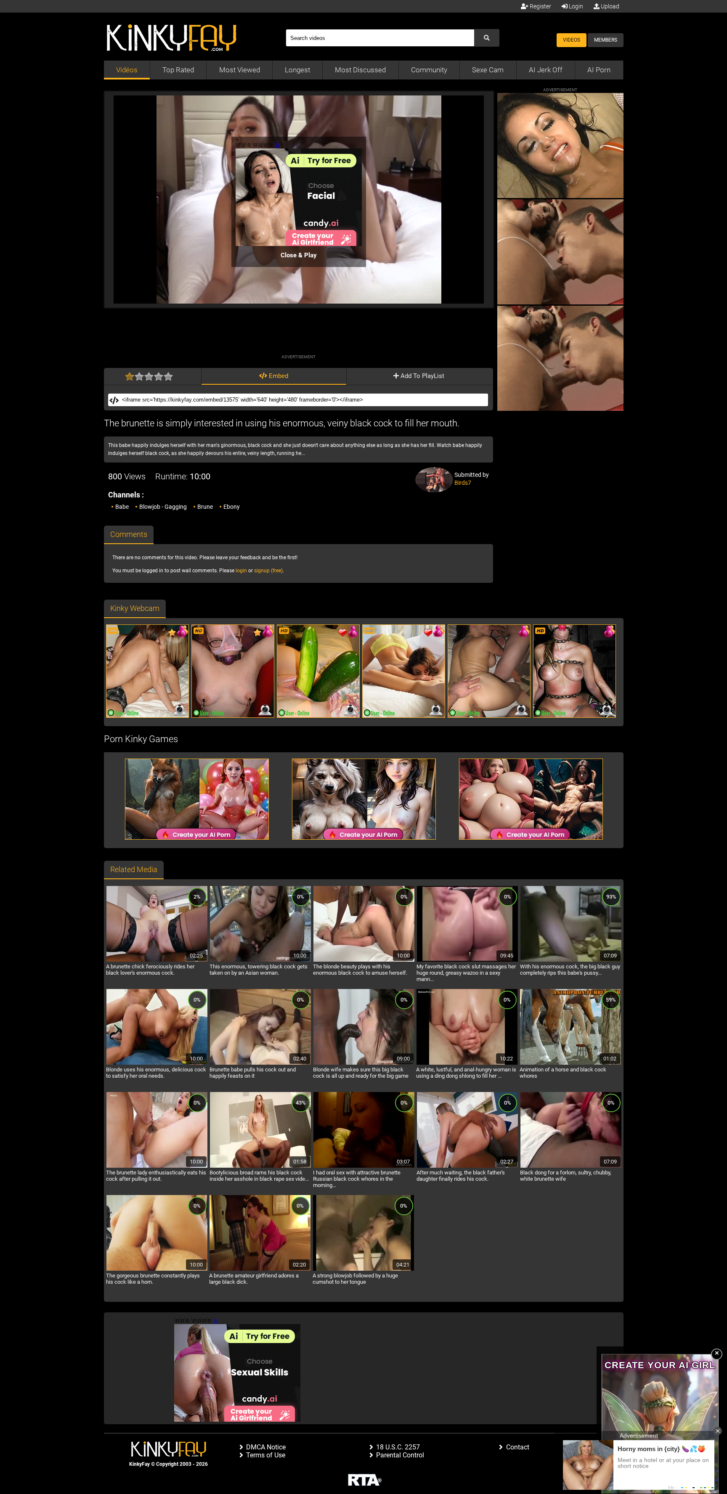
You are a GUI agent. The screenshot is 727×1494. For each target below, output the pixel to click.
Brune (205, 506)
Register (539, 6)
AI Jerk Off (545, 70)
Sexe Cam (488, 70)
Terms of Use (265, 1455)
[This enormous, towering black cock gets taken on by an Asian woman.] (260, 960)
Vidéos (127, 70)
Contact (517, 1447)
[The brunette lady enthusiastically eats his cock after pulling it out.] (157, 1166)
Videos (571, 40)
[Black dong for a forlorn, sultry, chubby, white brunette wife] (571, 1166)
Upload (609, 6)
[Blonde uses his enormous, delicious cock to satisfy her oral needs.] (157, 1063)
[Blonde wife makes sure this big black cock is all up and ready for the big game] (364, 1063)
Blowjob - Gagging (163, 506)
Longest (297, 70)
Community (429, 70)
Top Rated (178, 70)
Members (605, 40)
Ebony (231, 506)
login (241, 571)
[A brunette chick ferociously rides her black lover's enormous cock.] (157, 960)
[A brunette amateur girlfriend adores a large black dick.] (260, 1269)
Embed (277, 376)
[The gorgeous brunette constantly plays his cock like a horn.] (157, 1269)
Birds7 (462, 482)
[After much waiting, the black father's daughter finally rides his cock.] (467, 1166)
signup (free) (268, 571)
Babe (122, 506)
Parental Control (400, 1455)
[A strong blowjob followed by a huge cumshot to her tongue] (363, 1269)
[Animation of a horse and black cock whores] (570, 1063)
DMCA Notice (266, 1447)
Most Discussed (360, 70)
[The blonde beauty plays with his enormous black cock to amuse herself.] (364, 960)
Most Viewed (239, 70)
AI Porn (598, 70)
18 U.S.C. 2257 (398, 1447)
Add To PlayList (421, 376)
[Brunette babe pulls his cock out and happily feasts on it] (260, 1063)
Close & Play (299, 255)
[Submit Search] (486, 38)
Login (575, 6)
